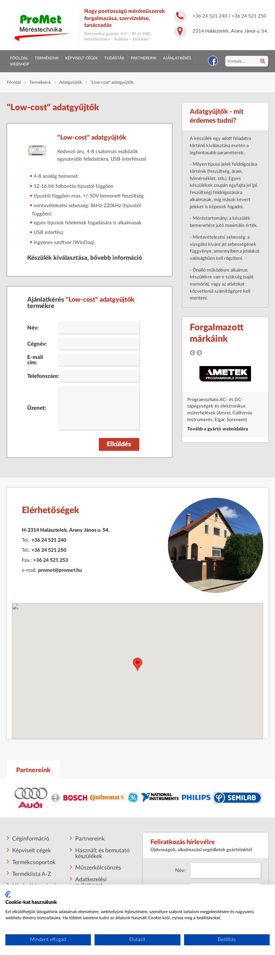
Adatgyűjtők (70, 82)
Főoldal (19, 58)
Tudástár (114, 58)
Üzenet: (36, 408)
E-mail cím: (35, 360)
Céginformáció (30, 839)
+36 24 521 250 (249, 16)
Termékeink (47, 58)
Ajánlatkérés (177, 58)
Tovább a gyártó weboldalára (217, 429)
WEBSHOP (19, 64)
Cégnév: (37, 344)
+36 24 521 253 (50, 560)
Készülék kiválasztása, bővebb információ (84, 258)
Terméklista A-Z (31, 874)
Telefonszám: (41, 376)
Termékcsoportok (34, 862)
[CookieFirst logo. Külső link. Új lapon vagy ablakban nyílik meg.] (8, 894)
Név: (33, 328)
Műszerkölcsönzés (98, 868)
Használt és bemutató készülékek (102, 853)
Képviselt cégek (81, 58)
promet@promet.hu (60, 570)
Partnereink (143, 58)
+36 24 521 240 (210, 16)
